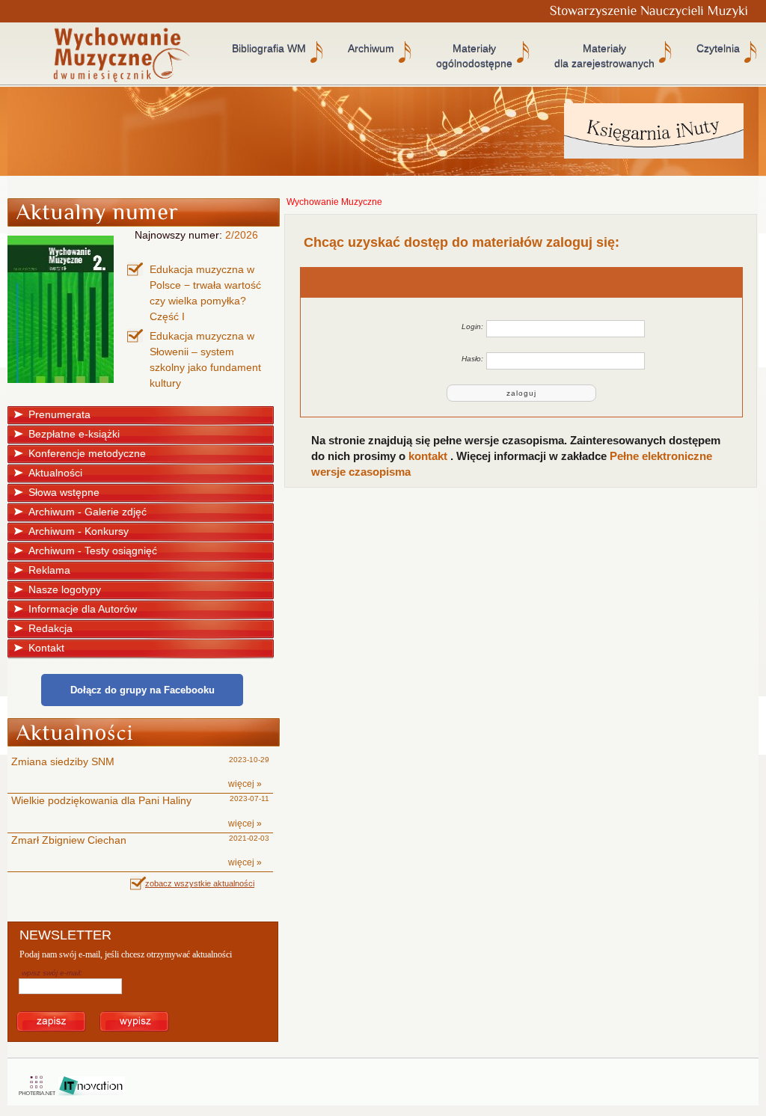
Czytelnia (718, 49)
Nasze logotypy (64, 589)
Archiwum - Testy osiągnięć (92, 551)
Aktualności (55, 473)
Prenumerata (59, 414)
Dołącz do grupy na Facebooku (142, 690)
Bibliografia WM (269, 49)
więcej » (245, 784)
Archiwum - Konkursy (78, 531)
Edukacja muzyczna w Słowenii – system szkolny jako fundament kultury (205, 359)
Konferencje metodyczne (87, 453)
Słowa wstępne (63, 492)
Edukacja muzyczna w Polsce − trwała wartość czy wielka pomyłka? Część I (205, 292)
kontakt (429, 456)
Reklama (49, 570)
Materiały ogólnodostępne (474, 56)
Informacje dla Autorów (82, 609)
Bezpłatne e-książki (74, 434)
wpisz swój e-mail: (52, 973)
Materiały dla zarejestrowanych (604, 56)
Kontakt (46, 648)
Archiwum (371, 49)
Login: (472, 326)
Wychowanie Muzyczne (334, 202)
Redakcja (50, 628)
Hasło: (472, 359)
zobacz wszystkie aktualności (199, 883)
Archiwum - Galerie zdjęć (87, 512)
